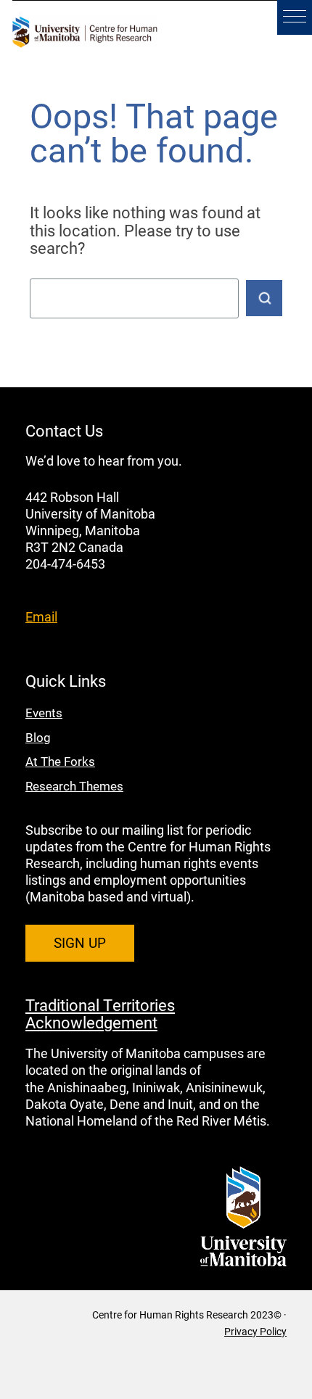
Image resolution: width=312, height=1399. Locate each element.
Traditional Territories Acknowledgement (100, 1013)
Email (41, 616)
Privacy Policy (255, 1331)
